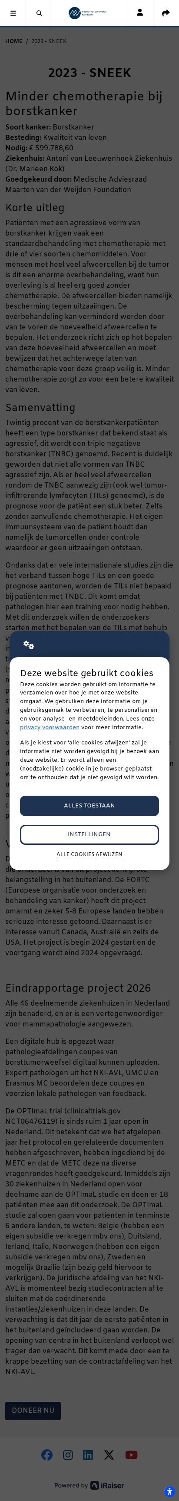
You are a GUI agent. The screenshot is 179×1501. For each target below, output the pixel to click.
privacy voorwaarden (50, 727)
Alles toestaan (89, 806)
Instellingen (89, 834)
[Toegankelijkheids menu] (169, 1491)
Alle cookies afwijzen (89, 854)
